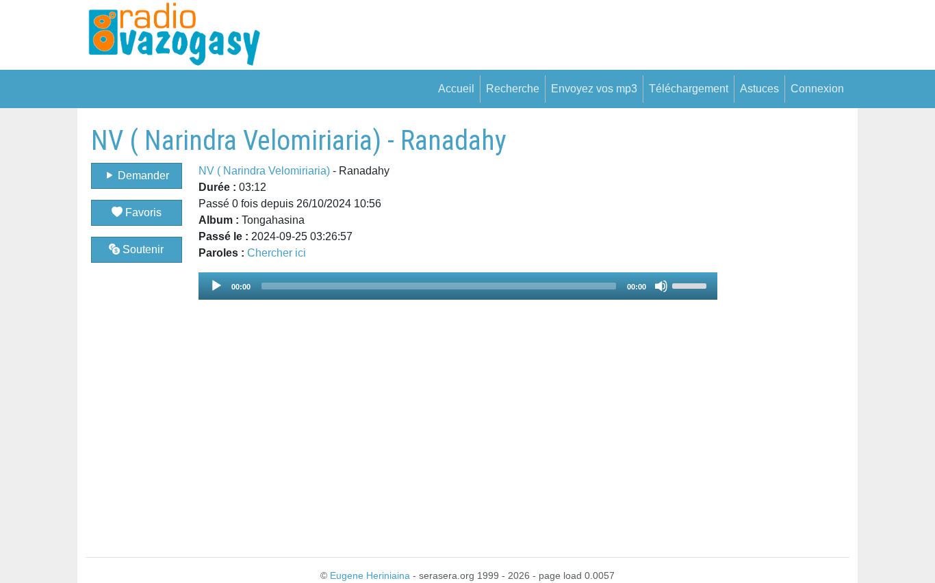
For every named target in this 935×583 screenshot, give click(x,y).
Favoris (142, 212)
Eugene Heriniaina (370, 575)
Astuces (759, 88)
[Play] (216, 286)
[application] (458, 286)
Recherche (512, 88)
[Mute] (661, 286)
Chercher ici (276, 253)
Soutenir (142, 249)
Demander (142, 175)
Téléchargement (688, 88)
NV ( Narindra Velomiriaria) (264, 171)
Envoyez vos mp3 (594, 88)
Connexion (817, 88)
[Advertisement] (783, 330)
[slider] (691, 284)
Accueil (456, 88)
